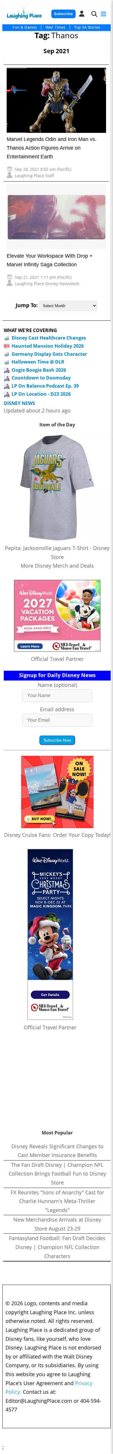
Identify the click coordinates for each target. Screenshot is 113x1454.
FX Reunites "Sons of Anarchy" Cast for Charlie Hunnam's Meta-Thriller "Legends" (57, 1201)
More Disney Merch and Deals (57, 565)
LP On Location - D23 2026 (41, 394)
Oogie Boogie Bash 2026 (39, 370)
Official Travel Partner (57, 658)
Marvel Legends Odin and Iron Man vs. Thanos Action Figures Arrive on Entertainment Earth (51, 147)
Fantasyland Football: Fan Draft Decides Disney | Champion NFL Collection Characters (57, 1247)
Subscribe (63, 14)
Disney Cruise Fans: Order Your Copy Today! (57, 834)
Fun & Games (25, 27)
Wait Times (55, 27)
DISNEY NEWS (19, 403)
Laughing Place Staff (34, 175)
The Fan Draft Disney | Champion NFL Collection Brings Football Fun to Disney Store (57, 1173)
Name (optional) (57, 684)
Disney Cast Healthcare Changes (49, 338)
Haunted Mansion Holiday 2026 (48, 346)
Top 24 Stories (87, 27)
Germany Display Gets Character (49, 354)
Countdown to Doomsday (41, 378)
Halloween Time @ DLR (38, 362)
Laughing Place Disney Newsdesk (47, 283)
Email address (57, 709)
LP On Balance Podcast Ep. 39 (45, 386)
